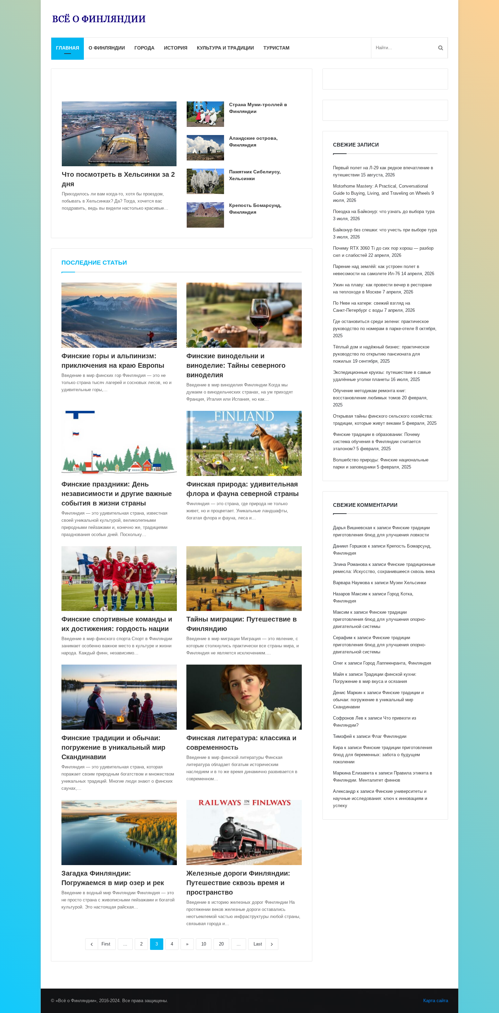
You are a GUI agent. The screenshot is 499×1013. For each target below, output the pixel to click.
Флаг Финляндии (389, 736)
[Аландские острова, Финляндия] (205, 147)
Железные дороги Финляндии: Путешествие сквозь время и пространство (238, 882)
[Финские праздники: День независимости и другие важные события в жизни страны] (119, 443)
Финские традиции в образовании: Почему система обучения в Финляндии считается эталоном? (377, 441)
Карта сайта (435, 1000)
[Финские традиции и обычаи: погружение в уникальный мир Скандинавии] (119, 697)
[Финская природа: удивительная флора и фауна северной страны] (244, 443)
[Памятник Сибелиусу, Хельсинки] (205, 181)
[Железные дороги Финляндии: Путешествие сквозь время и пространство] (244, 832)
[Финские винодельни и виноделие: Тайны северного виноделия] (244, 315)
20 (221, 944)
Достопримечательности (90, 80)
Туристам (276, 48)
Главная (67, 48)
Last (258, 944)
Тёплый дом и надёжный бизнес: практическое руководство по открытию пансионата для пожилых (381, 354)
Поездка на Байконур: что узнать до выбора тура (384, 211)
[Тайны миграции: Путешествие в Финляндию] (244, 578)
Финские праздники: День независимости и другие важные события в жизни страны (116, 493)
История (175, 48)
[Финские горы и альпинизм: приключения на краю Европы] (119, 315)
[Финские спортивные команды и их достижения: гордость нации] (119, 578)
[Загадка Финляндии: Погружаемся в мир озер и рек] (119, 832)
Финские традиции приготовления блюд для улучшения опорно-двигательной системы (379, 619)
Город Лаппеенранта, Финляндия (397, 663)
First (105, 944)
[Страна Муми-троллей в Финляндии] (205, 114)
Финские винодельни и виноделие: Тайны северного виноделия (235, 365)
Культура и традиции (225, 48)
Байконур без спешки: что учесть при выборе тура (385, 229)
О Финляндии (107, 48)
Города (144, 48)
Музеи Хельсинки (408, 582)
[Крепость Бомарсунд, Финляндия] (205, 215)
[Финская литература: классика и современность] (244, 697)
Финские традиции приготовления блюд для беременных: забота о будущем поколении (382, 754)
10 (203, 944)
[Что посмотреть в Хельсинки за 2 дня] (119, 133)
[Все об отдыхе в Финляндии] (99, 19)
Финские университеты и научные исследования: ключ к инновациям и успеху (380, 798)
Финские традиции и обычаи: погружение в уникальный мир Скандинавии (113, 747)
